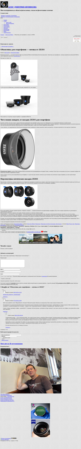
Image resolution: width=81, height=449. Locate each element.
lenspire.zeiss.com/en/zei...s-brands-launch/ (11, 294)
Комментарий (3, 257)
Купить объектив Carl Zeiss (6, 398)
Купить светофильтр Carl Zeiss (7, 399)
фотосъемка (52, 223)
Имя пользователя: (6, 335)
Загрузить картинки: (5, 280)
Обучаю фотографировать (6, 395)
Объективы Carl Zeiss (45, 223)
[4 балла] (15, 229)
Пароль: (3, 336)
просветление (17, 56)
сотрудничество (10, 396)
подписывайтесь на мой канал (34, 231)
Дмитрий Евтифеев (15, 52)
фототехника (59, 223)
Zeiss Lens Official (9, 34)
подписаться (44, 276)
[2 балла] (6, 229)
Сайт (2, 274)
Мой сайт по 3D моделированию (12, 343)
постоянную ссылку (19, 225)
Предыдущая (4, 46)
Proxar (70, 223)
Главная (2, 34)
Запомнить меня (6, 337)
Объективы (37, 223)
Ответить (5, 296)
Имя (2, 269)
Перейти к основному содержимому (9, 15)
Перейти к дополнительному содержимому (10, 16)
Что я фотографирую (5, 394)
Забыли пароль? (5, 340)
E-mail (2, 271)
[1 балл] (2, 229)
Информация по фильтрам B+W (7, 401)
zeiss (73, 223)
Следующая (11, 46)
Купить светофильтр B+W (6, 397)
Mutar (67, 223)
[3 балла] (10, 229)
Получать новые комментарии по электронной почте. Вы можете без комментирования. (35, 276)
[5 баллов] (19, 229)
